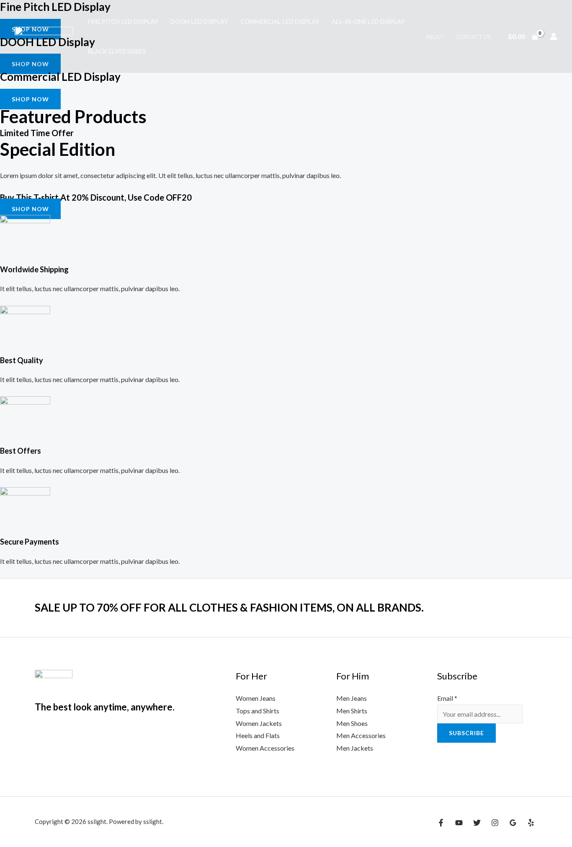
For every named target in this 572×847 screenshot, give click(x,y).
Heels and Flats (258, 735)
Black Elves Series (117, 51)
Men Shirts (351, 711)
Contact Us (473, 37)
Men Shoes (352, 723)
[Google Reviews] (513, 822)
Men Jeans (351, 698)
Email (447, 698)
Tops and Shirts (257, 711)
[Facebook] (441, 822)
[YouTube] (459, 822)
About (435, 37)
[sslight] (44, 35)
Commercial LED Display (279, 21)
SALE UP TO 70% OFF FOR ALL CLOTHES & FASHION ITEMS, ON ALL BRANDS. (229, 607)
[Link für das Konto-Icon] (553, 36)
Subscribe (466, 732)
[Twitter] (477, 822)
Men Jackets (354, 748)
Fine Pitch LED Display (123, 21)
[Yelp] (531, 822)
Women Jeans (256, 698)
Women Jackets (259, 723)
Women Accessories (265, 748)
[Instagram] (495, 822)
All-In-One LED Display (368, 21)
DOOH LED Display (199, 21)
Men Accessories (361, 735)
